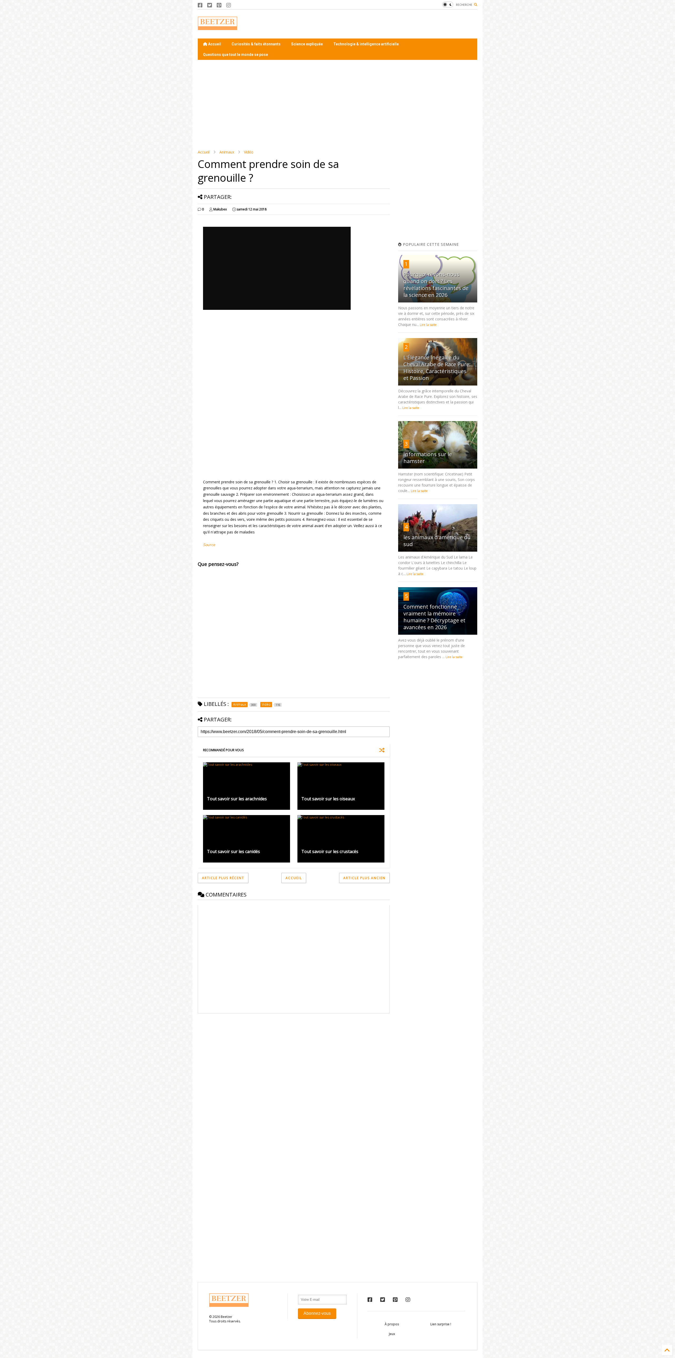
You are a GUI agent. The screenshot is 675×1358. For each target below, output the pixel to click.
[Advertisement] (381, 24)
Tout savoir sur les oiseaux (328, 799)
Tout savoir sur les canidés (233, 851)
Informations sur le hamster (427, 458)
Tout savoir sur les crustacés (329, 851)
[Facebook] (200, 5)
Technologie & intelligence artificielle (366, 44)
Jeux (392, 1334)
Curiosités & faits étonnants (256, 44)
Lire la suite (428, 324)
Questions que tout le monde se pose (235, 54)
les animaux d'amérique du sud (437, 541)
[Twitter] (209, 5)
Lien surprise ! (440, 1324)
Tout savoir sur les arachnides (237, 799)
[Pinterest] (219, 5)
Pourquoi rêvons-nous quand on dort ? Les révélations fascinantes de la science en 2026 (436, 284)
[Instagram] (228, 5)
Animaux (226, 152)
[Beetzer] (217, 27)
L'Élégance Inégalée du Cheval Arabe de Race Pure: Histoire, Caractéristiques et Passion (437, 368)
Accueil (214, 44)
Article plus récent (223, 878)
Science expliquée (307, 44)
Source (209, 544)
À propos (392, 1324)
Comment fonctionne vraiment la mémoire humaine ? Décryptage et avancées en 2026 (434, 617)
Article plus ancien (364, 878)
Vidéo (248, 152)
